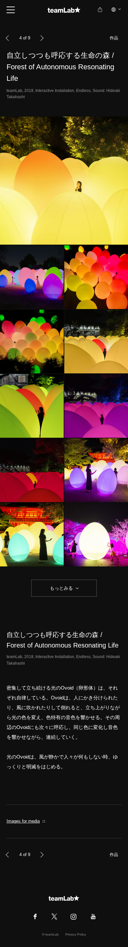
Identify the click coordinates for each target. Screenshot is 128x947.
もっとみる (61, 588)
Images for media (23, 821)
